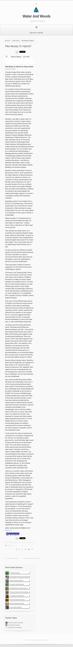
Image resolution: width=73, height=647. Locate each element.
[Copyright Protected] (19, 533)
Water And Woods (36, 16)
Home (8, 40)
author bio (8, 530)
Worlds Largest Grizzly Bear (15, 622)
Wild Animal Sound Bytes (15, 627)
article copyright (10, 69)
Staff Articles (15, 40)
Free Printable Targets (14, 625)
